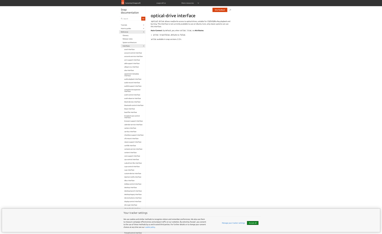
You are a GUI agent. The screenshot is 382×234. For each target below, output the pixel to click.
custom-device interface (132, 173)
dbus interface (129, 180)
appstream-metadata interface (131, 74)
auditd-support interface (132, 86)
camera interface (130, 128)
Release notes (128, 39)
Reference (124, 32)
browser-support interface (133, 121)
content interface (130, 152)
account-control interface (133, 53)
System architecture (130, 42)
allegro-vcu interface (131, 67)
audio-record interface (132, 82)
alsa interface (129, 70)
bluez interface (129, 109)
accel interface (129, 49)
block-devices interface (132, 102)
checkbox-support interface (134, 135)
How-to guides (126, 28)
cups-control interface (132, 166)
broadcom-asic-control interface (132, 116)
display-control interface (132, 201)
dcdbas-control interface (132, 184)
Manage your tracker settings (233, 223)
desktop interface (130, 187)
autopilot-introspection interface (132, 90)
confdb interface (130, 145)
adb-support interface (132, 63)
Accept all (253, 223)
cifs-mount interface (131, 138)
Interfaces (126, 46)
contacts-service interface (133, 149)
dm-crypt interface (130, 205)
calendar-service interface (133, 124)
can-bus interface (130, 131)
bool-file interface (130, 112)
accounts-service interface (133, 56)
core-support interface (132, 156)
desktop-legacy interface (133, 194)
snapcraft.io (161, 3)
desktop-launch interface (133, 191)
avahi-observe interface (132, 98)
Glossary (125, 35)
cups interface (129, 170)
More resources (187, 3)
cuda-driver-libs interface (133, 163)
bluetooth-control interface (133, 105)
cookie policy (150, 227)
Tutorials (124, 25)
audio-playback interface (132, 79)
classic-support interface (132, 142)
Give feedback (220, 10)
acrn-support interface (132, 60)
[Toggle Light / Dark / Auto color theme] (230, 10)
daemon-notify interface (132, 177)
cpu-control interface (131, 159)
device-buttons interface (133, 198)
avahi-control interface (132, 95)
